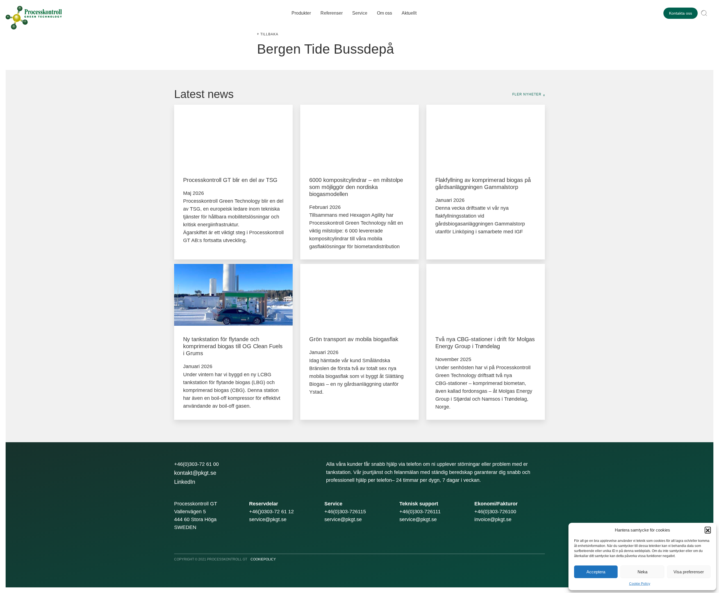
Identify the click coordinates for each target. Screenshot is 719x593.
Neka (642, 571)
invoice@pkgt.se (492, 519)
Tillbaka (269, 34)
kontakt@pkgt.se (195, 473)
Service (359, 13)
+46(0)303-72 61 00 (196, 464)
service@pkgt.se (267, 519)
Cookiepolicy (263, 559)
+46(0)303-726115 (345, 511)
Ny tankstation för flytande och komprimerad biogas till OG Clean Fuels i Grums (233, 346)
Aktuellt (409, 13)
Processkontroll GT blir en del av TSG (230, 180)
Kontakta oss (680, 13)
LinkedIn (184, 482)
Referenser (331, 13)
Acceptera (595, 571)
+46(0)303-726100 (495, 511)
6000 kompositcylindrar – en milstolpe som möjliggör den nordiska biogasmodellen (356, 187)
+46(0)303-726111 (420, 511)
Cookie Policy (639, 584)
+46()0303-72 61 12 (271, 511)
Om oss (384, 13)
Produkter (301, 13)
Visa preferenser (689, 571)
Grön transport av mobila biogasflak (353, 339)
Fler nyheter (526, 94)
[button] (708, 530)
